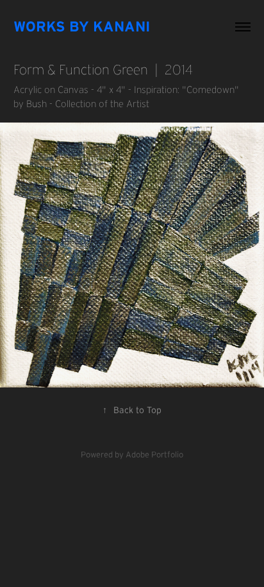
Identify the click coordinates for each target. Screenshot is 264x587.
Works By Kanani (81, 26)
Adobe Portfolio (154, 454)
